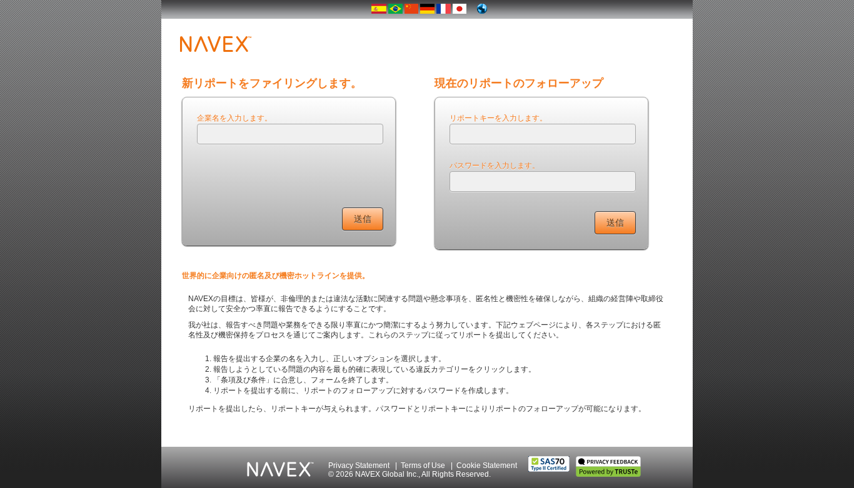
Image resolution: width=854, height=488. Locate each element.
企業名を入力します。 (234, 117)
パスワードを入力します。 (495, 164)
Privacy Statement (358, 465)
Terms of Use (423, 465)
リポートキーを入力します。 (498, 117)
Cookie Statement (486, 465)
